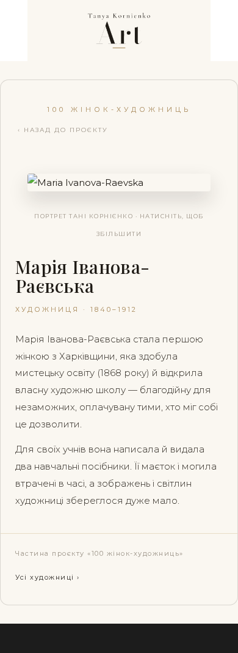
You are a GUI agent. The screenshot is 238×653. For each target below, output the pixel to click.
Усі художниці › (47, 577)
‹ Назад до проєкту (63, 130)
